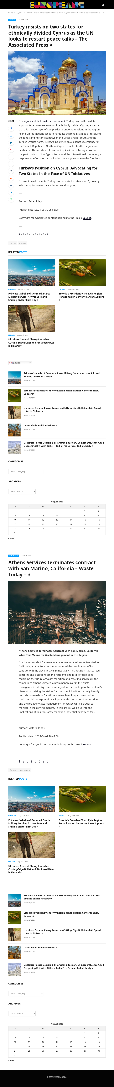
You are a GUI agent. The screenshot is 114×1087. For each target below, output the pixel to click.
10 (15, 519)
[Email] (11, 157)
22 (85, 524)
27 (57, 528)
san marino (25, 770)
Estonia (62, 289)
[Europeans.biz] (57, 4)
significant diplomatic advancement (44, 121)
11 (29, 519)
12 (43, 519)
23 (99, 524)
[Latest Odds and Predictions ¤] (14, 430)
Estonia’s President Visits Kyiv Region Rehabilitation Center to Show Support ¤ (81, 297)
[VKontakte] (11, 185)
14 (71, 519)
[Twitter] (11, 135)
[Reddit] (11, 178)
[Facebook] (11, 128)
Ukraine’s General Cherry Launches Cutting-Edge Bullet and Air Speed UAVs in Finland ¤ (31, 342)
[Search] (102, 5)
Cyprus (12, 20)
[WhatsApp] (11, 199)
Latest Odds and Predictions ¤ (40, 425)
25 (29, 528)
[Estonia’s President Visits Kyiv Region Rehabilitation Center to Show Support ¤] (82, 272)
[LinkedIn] (11, 142)
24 (15, 528)
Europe (22, 243)
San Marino (13, 555)
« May (11, 538)
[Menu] (11, 5)
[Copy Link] (11, 164)
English (17, 363)
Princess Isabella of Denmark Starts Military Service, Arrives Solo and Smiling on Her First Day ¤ (29, 297)
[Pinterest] (11, 150)
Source (87, 217)
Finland (11, 335)
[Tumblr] (11, 171)
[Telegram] (11, 192)
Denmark (12, 289)
